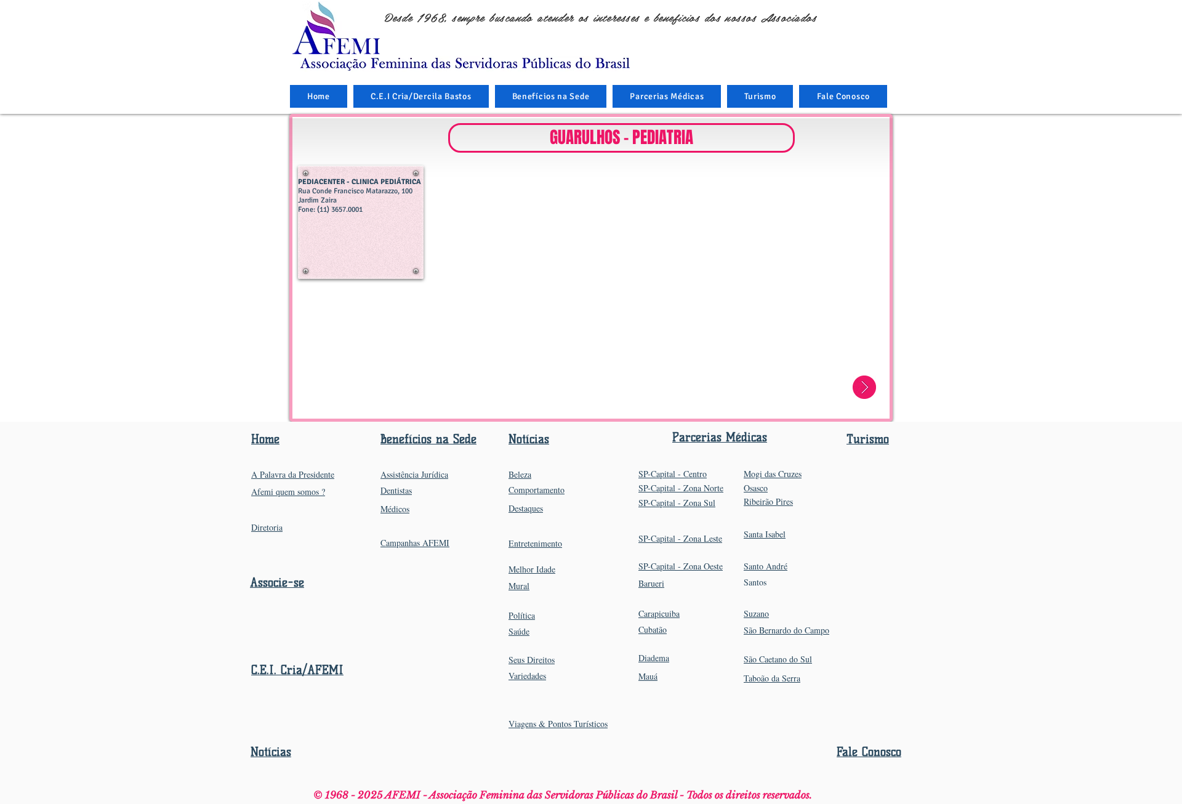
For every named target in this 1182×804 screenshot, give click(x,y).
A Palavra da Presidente (292, 474)
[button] (551, 96)
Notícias (271, 752)
